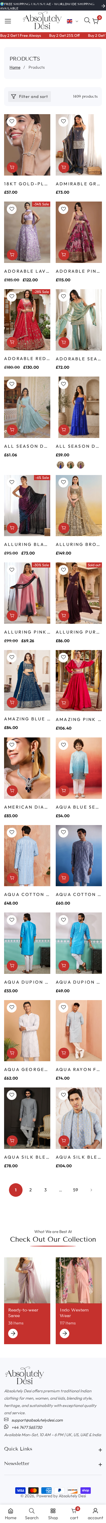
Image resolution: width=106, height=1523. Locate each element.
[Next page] (90, 1190)
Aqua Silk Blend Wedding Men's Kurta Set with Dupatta (79, 1157)
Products (37, 67)
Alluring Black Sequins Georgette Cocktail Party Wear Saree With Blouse (27, 544)
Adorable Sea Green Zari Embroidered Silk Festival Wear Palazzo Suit (79, 358)
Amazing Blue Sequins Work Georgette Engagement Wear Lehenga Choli (27, 718)
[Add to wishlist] (12, 122)
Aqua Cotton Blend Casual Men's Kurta (27, 894)
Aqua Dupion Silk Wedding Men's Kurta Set (27, 982)
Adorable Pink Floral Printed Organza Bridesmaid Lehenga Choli (79, 271)
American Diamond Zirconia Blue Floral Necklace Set (27, 807)
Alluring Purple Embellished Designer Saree (79, 632)
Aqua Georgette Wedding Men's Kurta (27, 1069)
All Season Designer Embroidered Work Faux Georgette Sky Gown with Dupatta (27, 446)
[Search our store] (88, 21)
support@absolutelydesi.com (37, 1420)
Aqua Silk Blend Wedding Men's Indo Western (27, 1157)
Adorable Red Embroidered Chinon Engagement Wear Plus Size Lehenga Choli (27, 358)
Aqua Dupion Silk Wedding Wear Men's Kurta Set (79, 982)
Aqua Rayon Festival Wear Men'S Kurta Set (79, 1069)
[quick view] (63, 167)
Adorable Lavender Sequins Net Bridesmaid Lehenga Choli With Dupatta (27, 271)
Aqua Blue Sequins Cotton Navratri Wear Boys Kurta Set (79, 807)
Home (15, 67)
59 (75, 1189)
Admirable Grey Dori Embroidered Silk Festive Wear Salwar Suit (79, 183)
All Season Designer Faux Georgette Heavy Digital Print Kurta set (79, 446)
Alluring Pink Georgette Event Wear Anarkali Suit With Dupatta (27, 632)
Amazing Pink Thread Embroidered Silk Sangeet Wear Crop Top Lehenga (79, 719)
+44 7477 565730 (26, 1427)
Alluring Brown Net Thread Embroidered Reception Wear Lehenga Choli (79, 544)
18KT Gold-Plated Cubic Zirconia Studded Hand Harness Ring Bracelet (27, 183)
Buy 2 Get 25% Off (56, 35)
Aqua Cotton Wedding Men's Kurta (79, 894)
